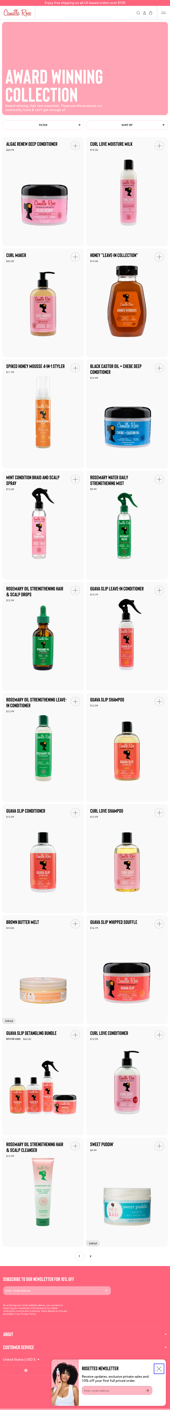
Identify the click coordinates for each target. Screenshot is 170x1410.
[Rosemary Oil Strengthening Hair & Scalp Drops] (43, 636)
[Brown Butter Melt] (43, 969)
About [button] (8, 1334)
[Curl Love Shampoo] (127, 858)
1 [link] (79, 1256)
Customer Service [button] (18, 1347)
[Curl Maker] (43, 302)
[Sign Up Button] (147, 1390)
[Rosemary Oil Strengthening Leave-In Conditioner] (43, 747)
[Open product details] (75, 145)
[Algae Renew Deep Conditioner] (43, 191)
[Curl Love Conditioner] (127, 1080)
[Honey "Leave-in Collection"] (127, 302)
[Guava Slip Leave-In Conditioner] (127, 636)
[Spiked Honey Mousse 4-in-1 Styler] (43, 413)
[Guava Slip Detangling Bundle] (43, 1080)
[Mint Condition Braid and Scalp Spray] (43, 525)
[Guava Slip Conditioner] (43, 858)
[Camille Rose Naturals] (17, 13)
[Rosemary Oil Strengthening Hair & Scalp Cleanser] (43, 1192)
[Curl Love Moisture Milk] (127, 191)
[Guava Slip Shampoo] (127, 747)
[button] (138, 12)
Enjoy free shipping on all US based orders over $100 (85, 3)
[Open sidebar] (163, 13)
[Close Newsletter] (159, 1369)
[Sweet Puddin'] (127, 1192)
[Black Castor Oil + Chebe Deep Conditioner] (127, 413)
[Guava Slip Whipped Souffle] (127, 969)
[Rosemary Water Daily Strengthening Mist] (127, 525)
